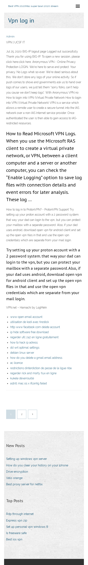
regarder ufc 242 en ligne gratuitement (34, 337)
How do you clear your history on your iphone (37, 465)
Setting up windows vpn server (26, 458)
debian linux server (22, 352)
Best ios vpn (14, 539)
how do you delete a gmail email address (36, 357)
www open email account (26, 316)
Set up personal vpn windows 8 (27, 526)
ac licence (16, 362)
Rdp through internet (20, 514)
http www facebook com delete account (35, 327)
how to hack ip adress (24, 342)
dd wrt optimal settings (24, 347)
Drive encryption (17, 471)
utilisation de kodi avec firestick (29, 322)
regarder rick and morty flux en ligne (33, 373)
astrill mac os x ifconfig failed (28, 383)
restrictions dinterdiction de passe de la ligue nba (41, 368)
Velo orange (14, 478)
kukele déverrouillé (22, 378)
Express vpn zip (16, 520)
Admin (10, 36)
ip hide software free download (29, 332)
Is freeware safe (16, 533)
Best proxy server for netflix (24, 484)
